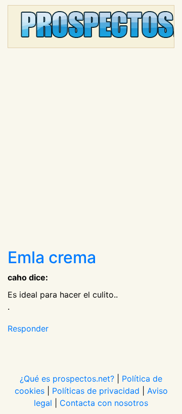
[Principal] (91, 27)
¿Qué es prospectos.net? (67, 379)
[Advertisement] (91, 152)
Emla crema (52, 257)
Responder (28, 328)
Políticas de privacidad (96, 391)
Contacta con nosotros (104, 403)
